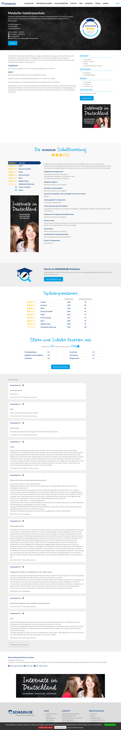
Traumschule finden (44, 3)
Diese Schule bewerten (60, 367)
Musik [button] (20, 172)
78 (85, 302)
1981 (69, 305)
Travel (97, 3)
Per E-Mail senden (41, 666)
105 (85, 327)
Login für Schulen (51, 714)
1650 (69, 308)
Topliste (73, 3)
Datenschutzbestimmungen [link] (75, 727)
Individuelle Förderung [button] (26, 184)
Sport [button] (20, 178)
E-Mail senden (14, 36)
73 (85, 314)
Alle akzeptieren (110, 725)
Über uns (94, 714)
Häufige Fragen (96, 718)
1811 (69, 314)
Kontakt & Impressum (98, 720)
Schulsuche (29, 3)
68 (85, 305)
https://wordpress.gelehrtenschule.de (26, 38)
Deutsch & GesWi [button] (24, 169)
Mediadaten (95, 722)
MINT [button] (20, 166)
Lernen (105, 3)
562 (69, 318)
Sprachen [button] (21, 163)
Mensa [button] (20, 190)
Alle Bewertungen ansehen (18, 645)
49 (85, 308)
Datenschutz (50, 720)
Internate (89, 3)
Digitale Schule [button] (23, 181)
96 (85, 311)
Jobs (81, 3)
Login (117, 3)
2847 (69, 311)
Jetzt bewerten (87, 98)
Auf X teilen (29, 666)
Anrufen (12, 43)
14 (85, 318)
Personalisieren (60, 727)
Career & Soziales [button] (24, 187)
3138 (69, 327)
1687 (69, 321)
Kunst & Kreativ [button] (23, 175)
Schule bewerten (61, 3)
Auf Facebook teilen (16, 666)
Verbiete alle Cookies (45, 727)
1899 (69, 324)
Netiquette (49, 722)
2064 (69, 302)
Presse (93, 716)
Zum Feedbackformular (53, 279)
